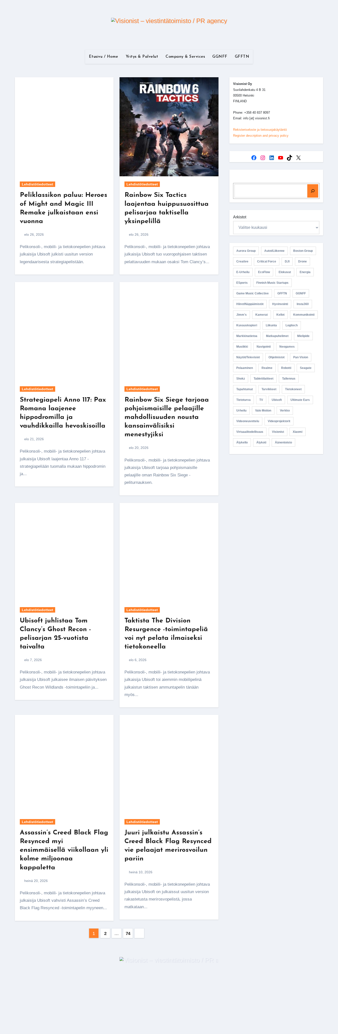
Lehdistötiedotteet (37, 184)
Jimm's (241, 314)
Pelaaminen (244, 368)
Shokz (240, 378)
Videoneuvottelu (247, 421)
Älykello (242, 442)
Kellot (280, 314)
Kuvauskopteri (246, 325)
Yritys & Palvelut (142, 57)
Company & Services (185, 57)
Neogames (287, 346)
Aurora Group (246, 251)
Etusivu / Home (103, 57)
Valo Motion (263, 410)
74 (128, 933)
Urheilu (241, 410)
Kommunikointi (303, 314)
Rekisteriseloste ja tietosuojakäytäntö (260, 129)
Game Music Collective (252, 293)
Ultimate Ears (300, 400)
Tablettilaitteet (263, 378)
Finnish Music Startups (272, 282)
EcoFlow (264, 272)
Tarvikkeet (269, 389)
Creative (242, 261)
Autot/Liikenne (274, 251)
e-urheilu (242, 272)
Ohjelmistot (276, 357)
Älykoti (261, 442)
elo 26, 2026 (33, 234)
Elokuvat (285, 272)
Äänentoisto (283, 442)
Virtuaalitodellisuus (249, 432)
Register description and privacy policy (261, 135)
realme (267, 368)
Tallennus (288, 378)
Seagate (306, 368)
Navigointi (264, 346)
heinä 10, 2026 (140, 872)
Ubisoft (277, 400)
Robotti (286, 368)
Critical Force (266, 261)
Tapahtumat (244, 389)
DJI (287, 261)
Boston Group (303, 251)
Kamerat (261, 314)
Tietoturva (243, 400)
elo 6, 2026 (137, 660)
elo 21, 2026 (33, 439)
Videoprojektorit (279, 421)
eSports (242, 282)
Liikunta (271, 325)
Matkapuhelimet (277, 336)
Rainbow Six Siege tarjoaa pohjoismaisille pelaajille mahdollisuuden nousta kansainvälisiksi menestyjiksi (166, 417)
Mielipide (303, 336)
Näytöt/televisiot (248, 357)
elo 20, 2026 (138, 448)
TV (261, 400)
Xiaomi (297, 432)
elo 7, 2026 (32, 660)
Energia (305, 272)
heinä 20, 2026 (35, 881)
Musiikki (242, 346)
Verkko (285, 410)
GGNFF (219, 57)
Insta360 (303, 304)
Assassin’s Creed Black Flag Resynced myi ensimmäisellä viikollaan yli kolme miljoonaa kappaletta (64, 850)
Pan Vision (300, 357)
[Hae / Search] (312, 191)
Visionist (278, 432)
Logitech (292, 325)
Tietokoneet (293, 389)
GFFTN (242, 57)
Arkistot (239, 217)
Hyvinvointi (280, 304)
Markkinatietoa (246, 336)
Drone (302, 261)
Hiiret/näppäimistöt (250, 304)
